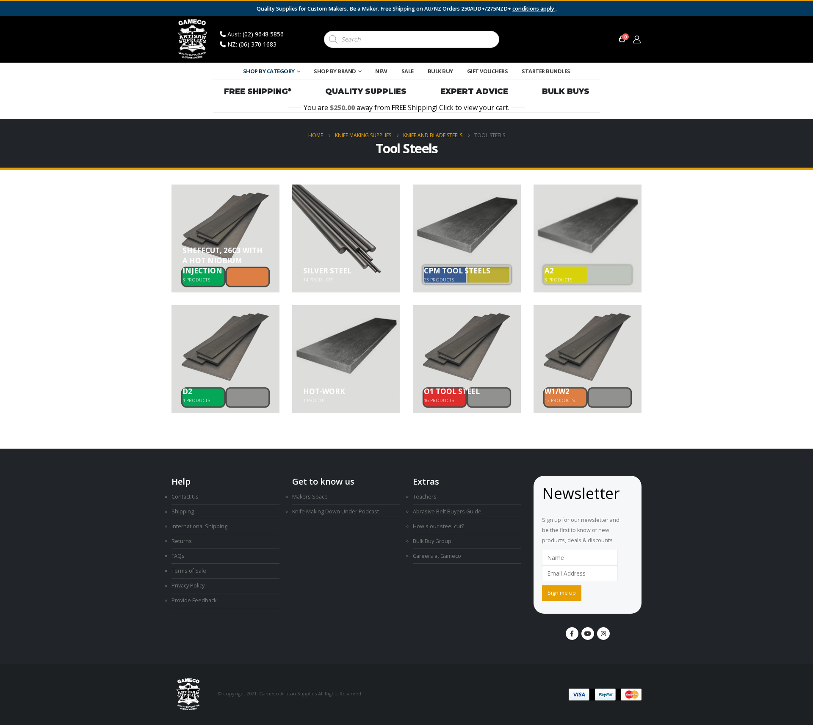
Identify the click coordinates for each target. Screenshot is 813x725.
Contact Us (185, 496)
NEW (381, 71)
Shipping (182, 511)
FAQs (178, 556)
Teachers (425, 496)
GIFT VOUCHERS (487, 71)
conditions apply (534, 8)
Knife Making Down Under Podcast (335, 511)
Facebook (572, 633)
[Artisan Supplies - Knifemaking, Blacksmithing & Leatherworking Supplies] (192, 39)
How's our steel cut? (438, 526)
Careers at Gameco (437, 556)
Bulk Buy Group (432, 541)
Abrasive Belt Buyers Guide (447, 511)
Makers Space (310, 496)
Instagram (603, 633)
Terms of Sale (188, 570)
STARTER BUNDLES (546, 71)
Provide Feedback (193, 600)
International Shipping (199, 526)
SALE (407, 71)
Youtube (587, 633)
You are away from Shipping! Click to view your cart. (406, 107)
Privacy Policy (188, 585)
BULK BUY (440, 71)
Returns (181, 541)
